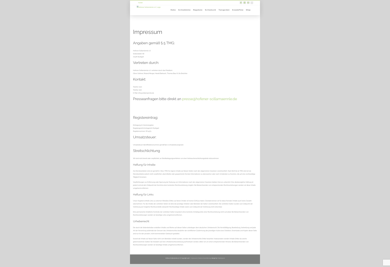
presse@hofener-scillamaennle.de (209, 99)
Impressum (194, 258)
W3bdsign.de (221, 258)
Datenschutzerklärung (204, 258)
